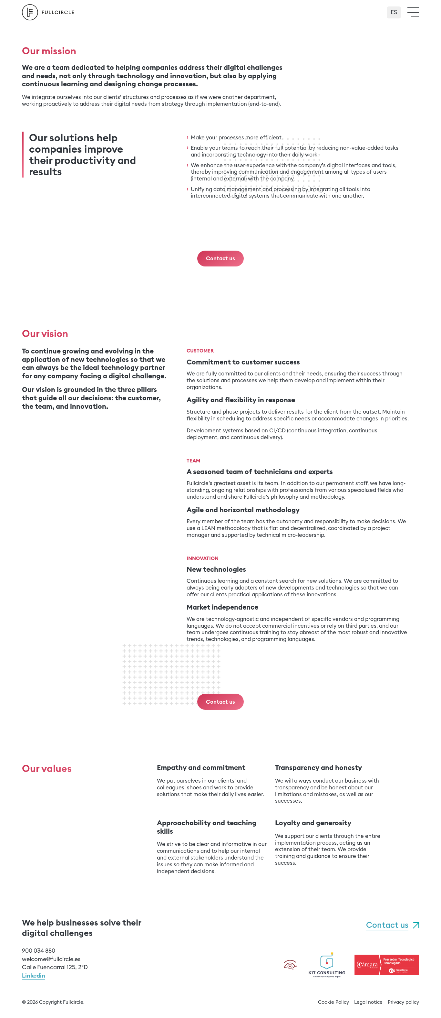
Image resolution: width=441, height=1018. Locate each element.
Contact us (387, 925)
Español (394, 9)
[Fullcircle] (48, 12)
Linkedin (33, 975)
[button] (413, 12)
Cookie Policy (333, 1002)
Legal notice (368, 1002)
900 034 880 (38, 950)
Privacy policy (403, 1002)
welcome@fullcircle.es (51, 959)
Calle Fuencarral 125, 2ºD (55, 967)
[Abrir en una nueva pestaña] (326, 964)
